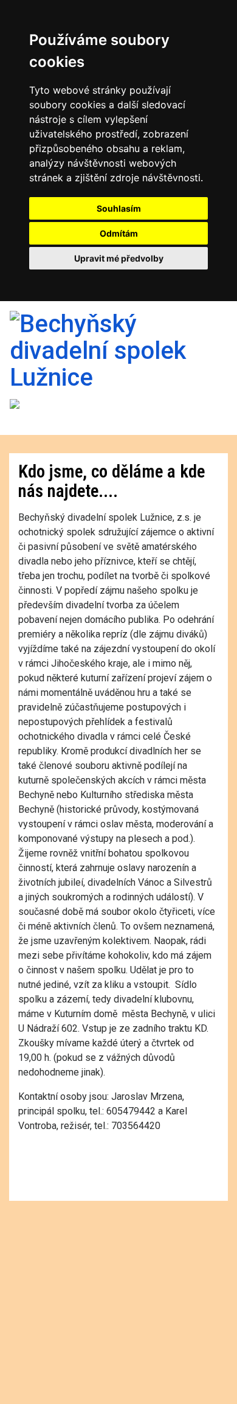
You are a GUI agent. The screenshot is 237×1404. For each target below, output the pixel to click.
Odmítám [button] (119, 233)
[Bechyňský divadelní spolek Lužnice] (118, 349)
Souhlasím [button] (119, 208)
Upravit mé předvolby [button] (118, 258)
